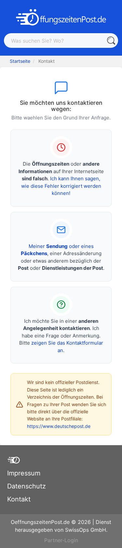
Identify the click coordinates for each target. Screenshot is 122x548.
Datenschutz (26, 486)
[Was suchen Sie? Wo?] (110, 40)
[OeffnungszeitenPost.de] (61, 17)
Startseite (20, 61)
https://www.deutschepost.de (58, 426)
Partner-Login (61, 540)
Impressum (23, 473)
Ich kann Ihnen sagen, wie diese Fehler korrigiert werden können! (61, 185)
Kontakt (19, 499)
